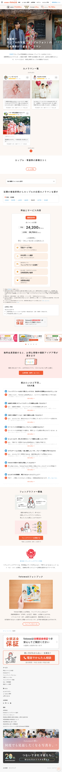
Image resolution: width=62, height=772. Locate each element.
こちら (17, 302)
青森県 (11, 54)
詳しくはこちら (45, 300)
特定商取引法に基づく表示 (10, 721)
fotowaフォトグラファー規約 (10, 712)
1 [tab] (25, 344)
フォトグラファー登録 (8, 679)
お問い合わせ (6, 696)
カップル (9, 630)
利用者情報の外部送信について (11, 719)
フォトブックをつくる (31, 624)
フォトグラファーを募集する (31, 538)
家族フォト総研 (7, 684)
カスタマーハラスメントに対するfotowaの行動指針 (16, 726)
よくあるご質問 (25, 2)
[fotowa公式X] (8, 703)
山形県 (20, 200)
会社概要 (5, 768)
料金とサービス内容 (8, 670)
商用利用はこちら (56, 2)
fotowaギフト (6, 673)
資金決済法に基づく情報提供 (10, 724)
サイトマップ (12, 768)
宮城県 (46, 200)
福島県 (26, 200)
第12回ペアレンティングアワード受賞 (31, 561)
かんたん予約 (45, 2)
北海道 (7, 200)
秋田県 (13, 200)
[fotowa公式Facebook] (10, 703)
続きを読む (30, 398)
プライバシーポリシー (8, 715)
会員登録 (33, 2)
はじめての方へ (7, 691)
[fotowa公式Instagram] (3, 703)
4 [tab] (33, 344)
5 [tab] (36, 344)
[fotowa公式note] (5, 703)
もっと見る (31, 169)
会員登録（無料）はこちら (30, 373)
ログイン (39, 2)
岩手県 (39, 200)
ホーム (4, 630)
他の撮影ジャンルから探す (15, 181)
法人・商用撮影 (7, 682)
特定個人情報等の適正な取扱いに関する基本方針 (15, 717)
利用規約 (9, 289)
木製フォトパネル (7, 677)
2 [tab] (28, 344)
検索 (19, 2)
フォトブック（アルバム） (10, 675)
